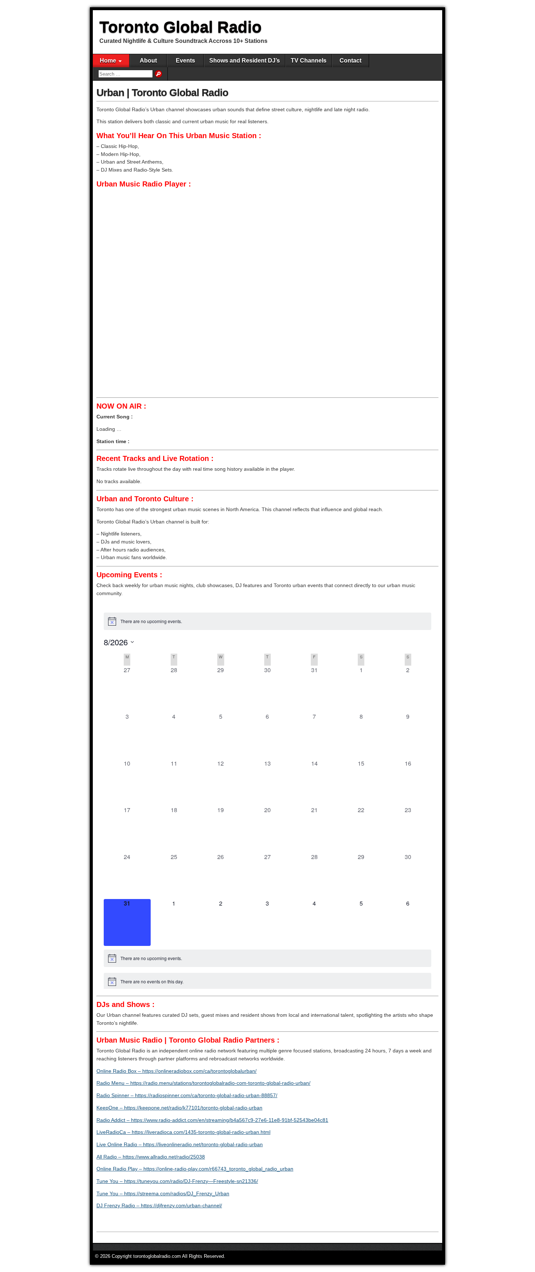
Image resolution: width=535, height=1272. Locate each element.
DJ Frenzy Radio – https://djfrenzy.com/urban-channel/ (159, 1205)
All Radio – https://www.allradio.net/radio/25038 (150, 1157)
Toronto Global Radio (180, 27)
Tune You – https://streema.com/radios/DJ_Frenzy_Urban (162, 1193)
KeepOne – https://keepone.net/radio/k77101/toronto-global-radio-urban (179, 1108)
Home (108, 60)
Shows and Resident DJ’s (244, 60)
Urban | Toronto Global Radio (162, 92)
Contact (350, 60)
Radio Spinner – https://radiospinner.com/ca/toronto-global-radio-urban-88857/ (186, 1095)
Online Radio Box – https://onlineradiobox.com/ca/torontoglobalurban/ (176, 1071)
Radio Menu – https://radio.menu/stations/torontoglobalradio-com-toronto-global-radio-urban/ (203, 1083)
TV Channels (308, 60)
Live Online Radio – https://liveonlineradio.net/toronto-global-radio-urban (179, 1144)
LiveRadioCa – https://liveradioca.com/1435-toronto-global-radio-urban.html (183, 1132)
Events (185, 60)
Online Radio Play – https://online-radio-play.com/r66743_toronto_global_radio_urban (194, 1169)
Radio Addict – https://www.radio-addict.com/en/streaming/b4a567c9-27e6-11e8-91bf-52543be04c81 (212, 1120)
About (148, 60)
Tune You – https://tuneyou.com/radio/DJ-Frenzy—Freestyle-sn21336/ (177, 1181)
